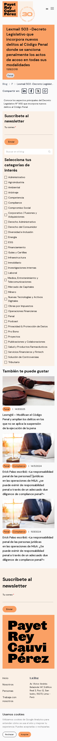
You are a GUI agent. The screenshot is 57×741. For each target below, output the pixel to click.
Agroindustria (16, 182)
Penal (10, 75)
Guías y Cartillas (17, 252)
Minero (12, 292)
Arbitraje (13, 192)
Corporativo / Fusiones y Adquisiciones (22, 214)
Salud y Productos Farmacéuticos (27, 346)
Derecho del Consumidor (22, 227)
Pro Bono (13, 331)
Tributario (14, 362)
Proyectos (14, 336)
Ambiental (14, 187)
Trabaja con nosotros (9, 699)
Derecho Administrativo (22, 222)
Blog (5, 84)
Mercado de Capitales (21, 287)
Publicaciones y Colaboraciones (26, 341)
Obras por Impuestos (20, 306)
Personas (8, 691)
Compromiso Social (19, 207)
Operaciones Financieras (22, 311)
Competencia (16, 197)
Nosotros (8, 684)
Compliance (15, 202)
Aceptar (24, 734)
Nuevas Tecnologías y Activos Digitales (25, 299)
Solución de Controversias (23, 357)
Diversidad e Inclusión (20, 232)
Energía (12, 237)
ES (47, 9)
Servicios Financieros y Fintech (26, 352)
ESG (10, 242)
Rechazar (9, 734)
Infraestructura (17, 257)
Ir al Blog (34, 677)
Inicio (5, 678)
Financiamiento (17, 247)
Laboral (12, 273)
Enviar (11, 141)
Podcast (13, 321)
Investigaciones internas (22, 267)
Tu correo (10, 127)
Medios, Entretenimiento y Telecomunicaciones (23, 279)
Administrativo (16, 177)
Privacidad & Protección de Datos (28, 326)
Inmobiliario (14, 262)
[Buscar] (49, 151)
